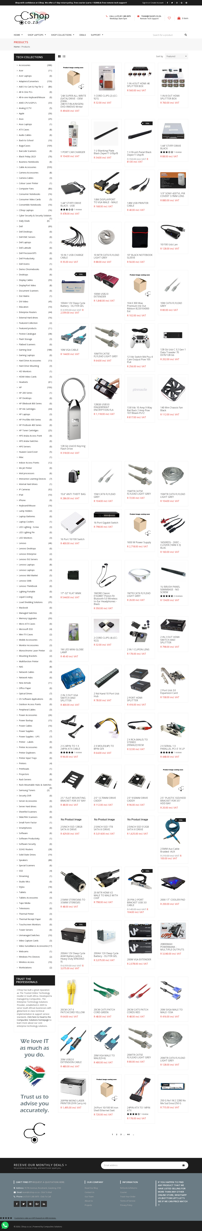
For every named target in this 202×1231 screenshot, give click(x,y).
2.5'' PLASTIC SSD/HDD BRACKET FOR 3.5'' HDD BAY (173, 800)
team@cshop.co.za (151, 16)
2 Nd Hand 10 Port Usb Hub (106, 695)
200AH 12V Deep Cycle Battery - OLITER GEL (106, 955)
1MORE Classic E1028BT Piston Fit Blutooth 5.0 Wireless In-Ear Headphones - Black (105, 599)
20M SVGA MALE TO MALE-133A (171, 1011)
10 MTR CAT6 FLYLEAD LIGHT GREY (106, 256)
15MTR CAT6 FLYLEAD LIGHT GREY (172, 495)
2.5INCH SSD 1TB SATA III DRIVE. (103, 828)
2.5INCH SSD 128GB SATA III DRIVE (71, 828)
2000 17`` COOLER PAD (172, 899)
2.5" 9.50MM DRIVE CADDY (137, 799)
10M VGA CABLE (69, 349)
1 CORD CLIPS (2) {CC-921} (106, 97)
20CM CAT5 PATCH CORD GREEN (104, 1011)
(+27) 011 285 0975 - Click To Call (37, 1196)
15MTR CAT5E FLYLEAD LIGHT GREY (139, 492)
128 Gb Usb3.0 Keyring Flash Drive (72, 447)
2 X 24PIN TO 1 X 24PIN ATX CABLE (70, 747)
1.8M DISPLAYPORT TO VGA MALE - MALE (106, 201)
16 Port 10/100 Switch (72, 539)
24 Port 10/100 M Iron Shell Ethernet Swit (106, 1109)
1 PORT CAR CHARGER (72, 152)
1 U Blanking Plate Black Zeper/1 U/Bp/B (106, 152)
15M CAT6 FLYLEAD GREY (104, 495)
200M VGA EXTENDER (139, 959)
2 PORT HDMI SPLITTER (134, 699)
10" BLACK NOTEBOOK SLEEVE (139, 256)
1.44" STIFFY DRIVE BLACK (170, 147)
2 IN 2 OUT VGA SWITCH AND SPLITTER (69, 698)
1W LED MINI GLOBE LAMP (72, 651)
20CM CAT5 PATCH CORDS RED (137, 1011)
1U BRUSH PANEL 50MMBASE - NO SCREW (170, 589)
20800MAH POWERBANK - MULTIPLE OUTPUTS (172, 946)
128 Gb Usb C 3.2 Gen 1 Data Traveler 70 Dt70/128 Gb (173, 352)
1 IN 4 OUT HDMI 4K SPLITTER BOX (138, 85)
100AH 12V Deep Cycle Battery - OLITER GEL (72, 304)
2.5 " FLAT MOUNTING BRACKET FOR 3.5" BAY (73, 799)
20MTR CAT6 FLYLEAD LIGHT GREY (172, 1059)
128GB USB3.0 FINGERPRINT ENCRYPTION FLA (103, 407)
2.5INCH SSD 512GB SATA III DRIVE (138, 828)
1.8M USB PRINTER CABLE (137, 204)
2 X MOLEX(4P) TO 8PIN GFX (104, 747)
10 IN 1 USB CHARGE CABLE (71, 256)
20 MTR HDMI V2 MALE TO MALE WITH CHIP (106, 895)
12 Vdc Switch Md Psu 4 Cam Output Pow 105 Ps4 (140, 359)
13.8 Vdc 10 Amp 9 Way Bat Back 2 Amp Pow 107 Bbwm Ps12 (139, 410)
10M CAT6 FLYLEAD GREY (171, 304)
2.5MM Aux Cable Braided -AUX (169, 850)
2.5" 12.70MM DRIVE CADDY (105, 799)
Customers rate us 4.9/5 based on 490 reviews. (35, 1218)
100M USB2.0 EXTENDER (101, 295)
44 (128, 1134)
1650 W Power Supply (139, 542)
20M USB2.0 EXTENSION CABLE (71, 1061)
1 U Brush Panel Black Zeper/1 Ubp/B (139, 153)
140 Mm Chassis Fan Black (171, 409)
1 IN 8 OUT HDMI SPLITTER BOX (170, 97)
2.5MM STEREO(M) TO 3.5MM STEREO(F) (72, 901)
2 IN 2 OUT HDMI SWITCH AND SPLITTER (170, 639)
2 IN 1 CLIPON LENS (138, 649)
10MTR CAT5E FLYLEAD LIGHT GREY (106, 355)
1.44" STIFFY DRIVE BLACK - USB (70, 204)
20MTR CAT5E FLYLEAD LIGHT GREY (139, 1056)
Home (17, 46)
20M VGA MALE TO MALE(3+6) (104, 1057)
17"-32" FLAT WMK (70, 593)
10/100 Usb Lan (169, 244)
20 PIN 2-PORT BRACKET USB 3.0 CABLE (137, 902)
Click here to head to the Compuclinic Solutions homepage (34, 1018)
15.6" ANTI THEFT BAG (73, 494)
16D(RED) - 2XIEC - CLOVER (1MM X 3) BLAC (170, 545)
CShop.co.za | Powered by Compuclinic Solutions (41, 1226)
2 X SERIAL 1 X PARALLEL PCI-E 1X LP (172, 747)
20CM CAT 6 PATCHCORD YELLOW (72, 1011)
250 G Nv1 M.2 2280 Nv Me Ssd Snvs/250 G (173, 1102)
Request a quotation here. (48, 1182)
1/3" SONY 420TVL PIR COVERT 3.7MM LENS (172, 195)
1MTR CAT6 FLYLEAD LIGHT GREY (139, 595)
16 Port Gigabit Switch (106, 522)
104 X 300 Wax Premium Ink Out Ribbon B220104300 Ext (138, 307)
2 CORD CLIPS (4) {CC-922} (106, 639)
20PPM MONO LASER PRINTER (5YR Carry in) (73, 1102)
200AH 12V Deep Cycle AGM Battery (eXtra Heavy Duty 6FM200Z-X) (72, 957)
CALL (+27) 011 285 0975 (120, 16)
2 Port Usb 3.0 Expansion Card (169, 692)
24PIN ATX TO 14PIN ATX (138, 1109)
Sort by (159, 56)
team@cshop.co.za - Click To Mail (37, 1192)
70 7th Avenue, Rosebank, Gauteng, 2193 (42, 1188)
